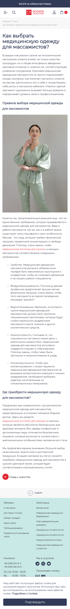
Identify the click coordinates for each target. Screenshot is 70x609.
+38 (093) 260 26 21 (13, 567)
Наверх (38, 493)
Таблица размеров (13, 528)
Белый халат (42, 508)
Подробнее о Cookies (24, 593)
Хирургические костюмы (49, 540)
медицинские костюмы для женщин (24, 421)
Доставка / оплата (13, 513)
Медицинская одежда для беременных (49, 515)
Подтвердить (35, 602)
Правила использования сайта (16, 535)
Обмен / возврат (12, 518)
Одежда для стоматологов (49, 530)
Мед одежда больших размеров (47, 523)
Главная (6, 21)
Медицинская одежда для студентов (49, 547)
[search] (14, 12)
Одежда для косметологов (50, 535)
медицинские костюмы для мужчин (24, 249)
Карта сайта (10, 523)
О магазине (9, 508)
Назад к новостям (19, 477)
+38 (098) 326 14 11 (12, 563)
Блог (15, 21)
